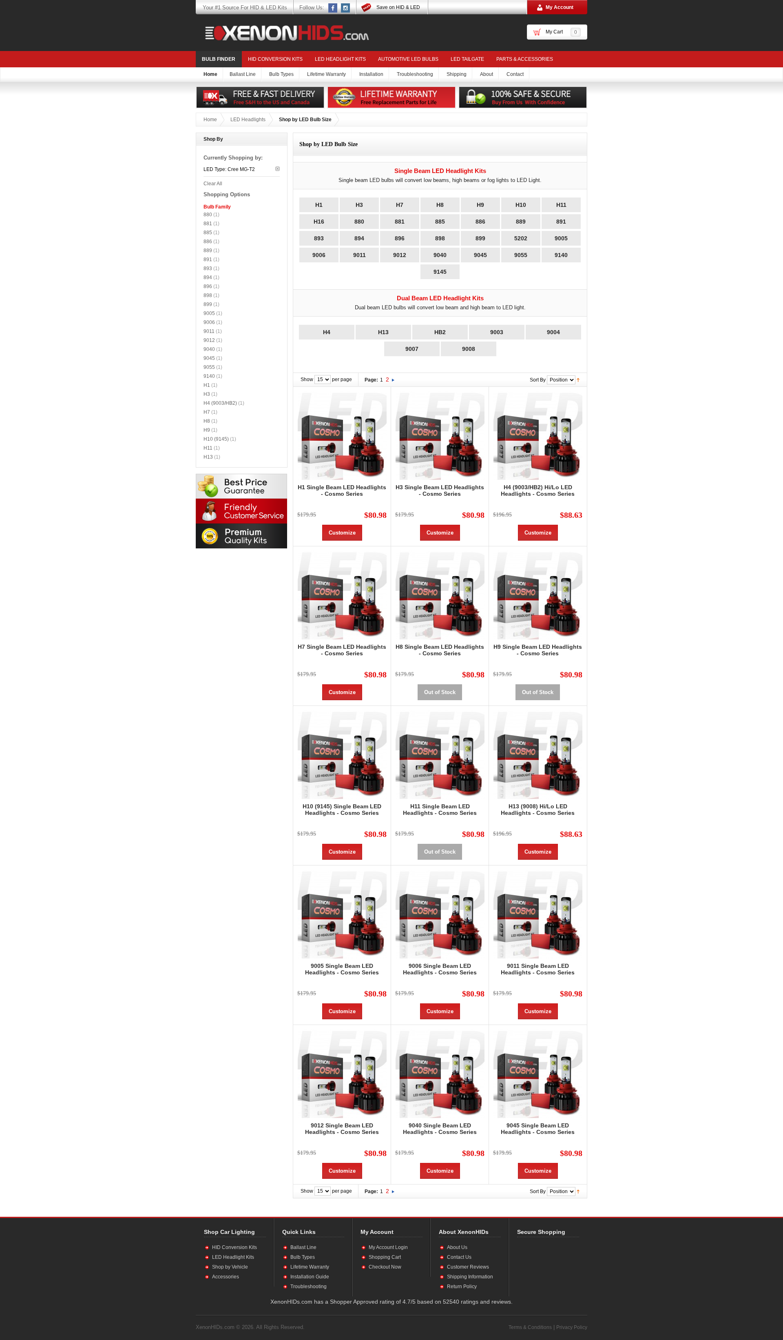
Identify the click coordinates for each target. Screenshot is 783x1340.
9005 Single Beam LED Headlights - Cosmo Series (342, 969)
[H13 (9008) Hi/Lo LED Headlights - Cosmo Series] (537, 754)
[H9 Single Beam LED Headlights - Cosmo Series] (537, 594)
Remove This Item (277, 168)
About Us (457, 1247)
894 (359, 238)
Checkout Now (385, 1267)
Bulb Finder (218, 59)
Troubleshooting (308, 1286)
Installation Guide (309, 1277)
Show (307, 379)
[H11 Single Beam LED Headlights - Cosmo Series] (439, 754)
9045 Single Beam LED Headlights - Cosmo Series (538, 1128)
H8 (440, 205)
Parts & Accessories (524, 59)
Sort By (538, 380)
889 (521, 221)
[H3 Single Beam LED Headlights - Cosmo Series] (439, 435)
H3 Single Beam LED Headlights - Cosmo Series (440, 490)
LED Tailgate (467, 59)
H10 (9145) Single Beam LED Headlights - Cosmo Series (342, 809)
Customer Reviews (468, 1267)
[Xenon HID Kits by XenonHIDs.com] (283, 32)
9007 (411, 349)
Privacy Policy (571, 1327)
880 (359, 221)
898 (440, 238)
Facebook (333, 7)
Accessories (225, 1277)
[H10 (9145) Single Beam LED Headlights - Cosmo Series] (342, 754)
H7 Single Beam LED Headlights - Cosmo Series (342, 650)
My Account (559, 7)
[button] (543, 1266)
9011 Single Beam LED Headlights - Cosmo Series (538, 969)
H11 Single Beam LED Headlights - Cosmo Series (440, 809)
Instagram (346, 7)
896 (400, 238)
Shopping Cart (385, 1257)
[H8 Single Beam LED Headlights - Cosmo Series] (439, 594)
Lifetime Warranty (309, 1267)
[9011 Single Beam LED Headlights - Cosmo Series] (537, 914)
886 (480, 221)
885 (440, 221)
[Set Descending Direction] (578, 379)
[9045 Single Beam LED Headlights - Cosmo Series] (537, 1073)
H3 (359, 205)
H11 (561, 205)
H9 (480, 205)
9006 (318, 255)
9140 (561, 255)
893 (319, 238)
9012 (399, 255)
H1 (319, 205)
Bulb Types (302, 1257)
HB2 (440, 332)
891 (561, 221)
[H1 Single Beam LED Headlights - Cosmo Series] (342, 435)
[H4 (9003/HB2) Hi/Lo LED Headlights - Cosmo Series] (537, 435)
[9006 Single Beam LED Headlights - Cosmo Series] (439, 914)
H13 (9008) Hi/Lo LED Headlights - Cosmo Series (538, 809)
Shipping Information (470, 1277)
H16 (319, 221)
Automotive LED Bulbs (408, 59)
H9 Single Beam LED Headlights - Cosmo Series (537, 650)
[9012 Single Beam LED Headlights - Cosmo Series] (342, 1073)
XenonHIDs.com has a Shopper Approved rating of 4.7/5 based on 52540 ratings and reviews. (391, 1301)
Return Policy (462, 1286)
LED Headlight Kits (340, 59)
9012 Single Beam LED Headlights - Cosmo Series (342, 1128)
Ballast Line (303, 1247)
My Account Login (388, 1247)
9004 (553, 332)
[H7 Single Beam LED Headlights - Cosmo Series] (342, 594)
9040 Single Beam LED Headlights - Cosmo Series (440, 1128)
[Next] (393, 379)
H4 (326, 332)
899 (480, 238)
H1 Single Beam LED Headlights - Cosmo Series (342, 490)
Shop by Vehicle (230, 1267)
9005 (561, 238)
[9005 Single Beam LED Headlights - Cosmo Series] (342, 914)
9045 (480, 255)
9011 (359, 255)
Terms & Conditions (530, 1327)
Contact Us (459, 1257)
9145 (440, 271)
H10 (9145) (216, 439)
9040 (440, 255)
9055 (520, 255)
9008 (468, 349)
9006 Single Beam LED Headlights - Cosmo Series (440, 969)
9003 (496, 332)
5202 (520, 238)
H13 (383, 332)
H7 (399, 205)
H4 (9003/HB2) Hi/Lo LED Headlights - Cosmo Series (538, 490)
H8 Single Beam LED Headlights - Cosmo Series (440, 650)
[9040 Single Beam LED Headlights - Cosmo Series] (439, 1073)
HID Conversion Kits (275, 59)
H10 (520, 205)
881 (400, 221)
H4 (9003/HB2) (220, 403)
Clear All (212, 183)
